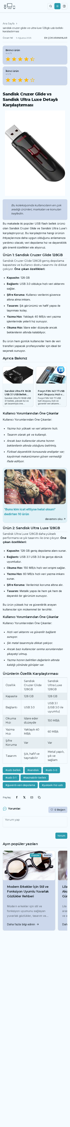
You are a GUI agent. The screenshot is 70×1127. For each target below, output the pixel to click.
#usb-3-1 (10, 777)
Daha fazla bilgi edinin (21, 924)
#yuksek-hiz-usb (52, 785)
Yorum (61, 835)
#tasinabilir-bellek (34, 777)
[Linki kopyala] (39, 797)
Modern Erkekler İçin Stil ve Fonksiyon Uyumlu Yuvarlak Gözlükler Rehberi (28, 891)
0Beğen (60, 809)
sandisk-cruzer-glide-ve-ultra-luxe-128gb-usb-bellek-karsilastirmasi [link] (33, 29)
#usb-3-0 (51, 770)
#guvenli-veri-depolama (20, 785)
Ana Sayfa (8, 23)
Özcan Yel (8, 38)
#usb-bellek (13, 770)
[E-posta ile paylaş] (32, 797)
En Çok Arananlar (55, 38)
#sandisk (33, 770)
